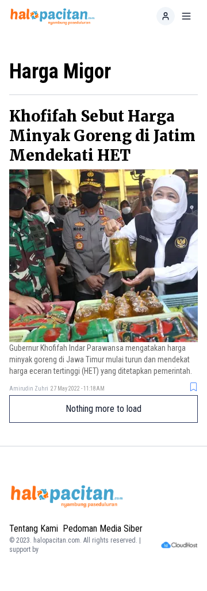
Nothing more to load (103, 408)
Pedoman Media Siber (103, 528)
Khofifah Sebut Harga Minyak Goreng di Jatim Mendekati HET (102, 136)
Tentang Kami (33, 528)
